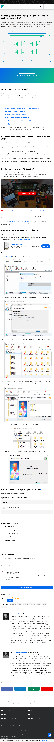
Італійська (4, 607)
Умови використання (6, 734)
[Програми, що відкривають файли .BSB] (32, 498)
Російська (38, 604)
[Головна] (2, 6)
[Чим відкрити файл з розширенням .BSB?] (40, 490)
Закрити (44, 740)
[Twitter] (20, 689)
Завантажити (45, 246)
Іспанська (25, 604)
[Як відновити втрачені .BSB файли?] (35, 169)
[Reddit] (47, 689)
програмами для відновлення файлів (20, 221)
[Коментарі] (12, 566)
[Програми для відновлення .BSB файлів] (39, 230)
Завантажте (7, 256)
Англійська (13, 604)
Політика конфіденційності (19, 734)
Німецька (19, 604)
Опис (49, 740)
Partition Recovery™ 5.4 (16, 244)
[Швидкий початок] (51, 6)
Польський (32, 604)
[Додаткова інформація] (19, 523)
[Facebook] (7, 689)
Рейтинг (9, 598)
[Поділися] (9, 683)
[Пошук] (40, 6)
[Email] (34, 689)
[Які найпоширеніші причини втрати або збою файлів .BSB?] (7, 139)
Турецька (45, 604)
